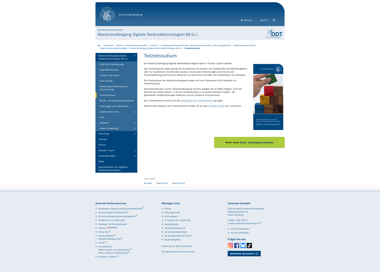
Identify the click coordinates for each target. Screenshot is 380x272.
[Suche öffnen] (274, 19)
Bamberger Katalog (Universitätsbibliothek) (120, 208)
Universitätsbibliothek (175, 231)
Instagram (230, 245)
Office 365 (103, 231)
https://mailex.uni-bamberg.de (113, 249)
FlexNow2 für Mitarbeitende (112, 224)
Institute (154, 45)
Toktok (249, 245)
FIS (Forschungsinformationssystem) (116, 216)
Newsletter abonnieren (242, 253)
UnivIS (101, 242)
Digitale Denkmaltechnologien (114, 48)
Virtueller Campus (107, 256)
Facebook (236, 245)
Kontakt (148, 183)
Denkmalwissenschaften (110, 29)
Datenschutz (178, 183)
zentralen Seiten (216, 106)
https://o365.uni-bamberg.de (113, 252)
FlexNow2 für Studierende (111, 220)
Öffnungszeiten (172, 212)
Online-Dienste (106, 235)
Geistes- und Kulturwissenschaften (131, 45)
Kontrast (247, 20)
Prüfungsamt (171, 216)
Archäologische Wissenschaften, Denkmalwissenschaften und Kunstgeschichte (196, 45)
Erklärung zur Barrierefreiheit (177, 246)
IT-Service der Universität (177, 220)
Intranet (102, 228)
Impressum (162, 183)
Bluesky (243, 245)
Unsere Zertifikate (240, 232)
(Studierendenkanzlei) (109, 238)
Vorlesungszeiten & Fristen (178, 235)
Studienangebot (172, 239)
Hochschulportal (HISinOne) (112, 212)
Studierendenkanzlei (175, 228)
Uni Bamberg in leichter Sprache (178, 251)
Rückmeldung (171, 224)
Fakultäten (108, 45)
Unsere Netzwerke (240, 228)
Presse (167, 208)
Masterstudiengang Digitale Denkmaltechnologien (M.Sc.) (147, 34)
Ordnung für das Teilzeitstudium (197, 100)
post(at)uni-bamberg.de (247, 223)
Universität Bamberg (110, 23)
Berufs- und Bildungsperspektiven (256, 142)
